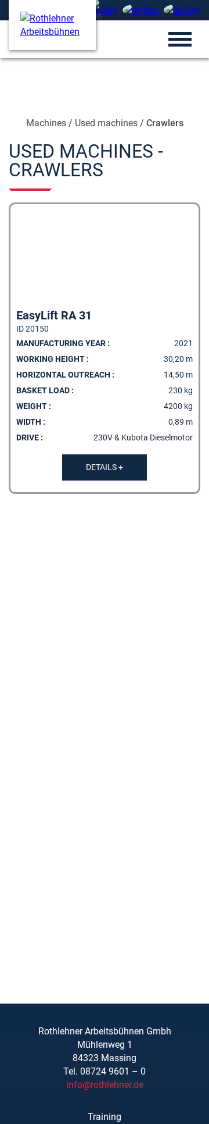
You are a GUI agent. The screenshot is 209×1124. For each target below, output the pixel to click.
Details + (104, 467)
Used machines (106, 123)
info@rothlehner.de (104, 1084)
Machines (46, 123)
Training (104, 1116)
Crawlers (164, 123)
